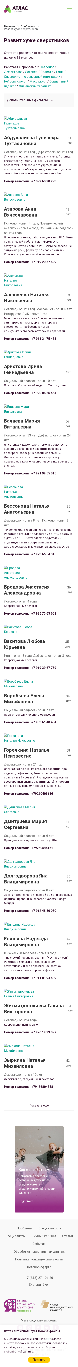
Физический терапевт (35, 86)
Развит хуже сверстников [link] (21, 29)
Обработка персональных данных (39, 1251)
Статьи (67, 1236)
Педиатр (46, 72)
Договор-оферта (39, 1267)
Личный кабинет (43, 1236)
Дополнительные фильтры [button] (27, 100)
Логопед (31, 72)
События (39, 1244)
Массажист (38, 81)
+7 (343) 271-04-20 (39, 1278)
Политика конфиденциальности (39, 1259)
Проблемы (24, 1228)
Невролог (47, 67)
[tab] (39, 100)
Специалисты (15, 1236)
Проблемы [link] (28, 26)
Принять (39, 1360)
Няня (60, 72)
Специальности (49, 1228)
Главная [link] (9, 26)
